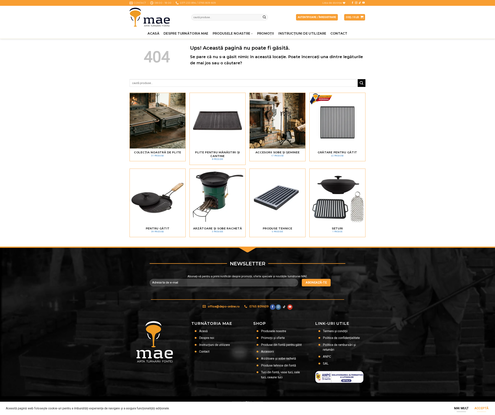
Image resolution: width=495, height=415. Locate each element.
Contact (338, 33)
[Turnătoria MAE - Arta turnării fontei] (157, 17)
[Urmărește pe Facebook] (352, 3)
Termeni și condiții (335, 331)
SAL (326, 363)
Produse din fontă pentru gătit (281, 345)
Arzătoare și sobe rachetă (278, 358)
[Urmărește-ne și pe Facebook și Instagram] (356, 3)
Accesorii (267, 351)
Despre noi (206, 338)
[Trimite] (264, 17)
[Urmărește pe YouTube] (363, 3)
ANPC (327, 356)
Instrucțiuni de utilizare (302, 33)
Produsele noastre (231, 33)
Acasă (153, 33)
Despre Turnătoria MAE (186, 33)
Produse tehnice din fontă (278, 365)
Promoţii (265, 33)
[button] (354, 17)
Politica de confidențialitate (341, 338)
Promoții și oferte (273, 338)
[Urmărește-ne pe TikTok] (360, 3)
